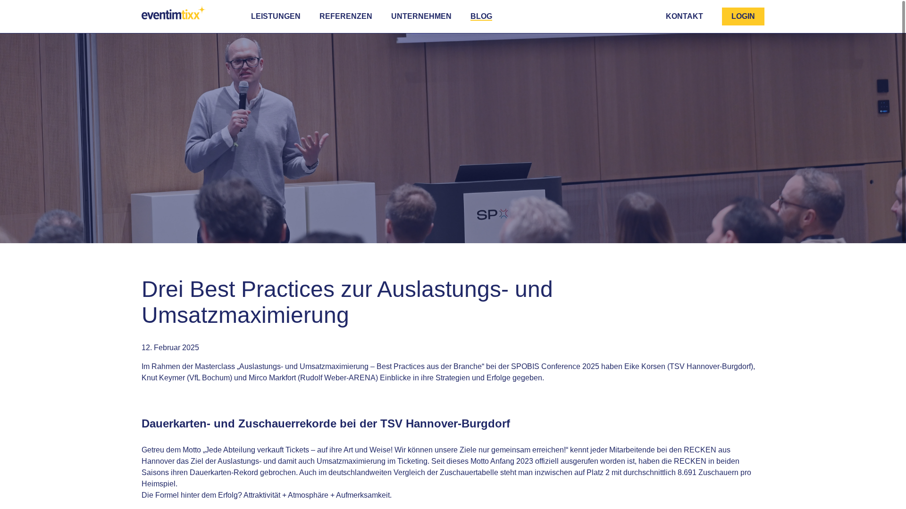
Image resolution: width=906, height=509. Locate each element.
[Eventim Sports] (177, 15)
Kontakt (684, 16)
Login (743, 16)
